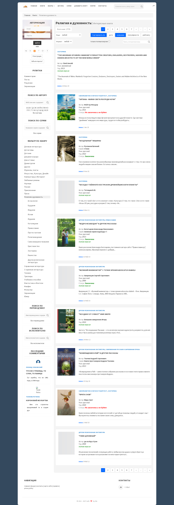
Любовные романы (32, 180)
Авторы (61, 6)
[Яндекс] (39, 51)
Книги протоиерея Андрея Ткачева (99, 361)
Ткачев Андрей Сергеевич (95, 358)
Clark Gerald (68, 63)
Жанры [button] (50, 6)
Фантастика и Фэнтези (33, 283)
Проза (26, 193)
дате (111, 35)
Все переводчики (37, 321)
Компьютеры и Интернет (34, 177)
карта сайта (48, 486)
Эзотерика (32, 251)
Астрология (32, 201)
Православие (33, 228)
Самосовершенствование (38, 242)
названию (120, 35)
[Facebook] (47, 51)
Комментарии (30, 76)
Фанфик (27, 286)
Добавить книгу (80, 6)
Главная (34, 6)
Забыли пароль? (37, 61)
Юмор (26, 296)
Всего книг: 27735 (63, 29)
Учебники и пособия (32, 280)
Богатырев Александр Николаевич (98, 229)
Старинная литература (33, 270)
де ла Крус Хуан (90, 441)
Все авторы (37, 113)
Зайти (37, 43)
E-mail (127, 487)
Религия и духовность (33, 197)
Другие (27, 167)
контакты (39, 486)
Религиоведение (35, 237)
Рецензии (28, 83)
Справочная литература (34, 266)
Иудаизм (31, 219)
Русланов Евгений (91, 146)
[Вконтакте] (26, 51)
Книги (42, 6)
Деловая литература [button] (56, 12)
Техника (27, 273)
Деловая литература (83, 12)
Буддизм (31, 205)
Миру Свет (88, 400)
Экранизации (29, 86)
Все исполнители (37, 343)
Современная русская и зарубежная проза (123, 349)
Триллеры (28, 276)
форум (33, 486)
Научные (27, 183)
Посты (27, 79)
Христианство (34, 246)
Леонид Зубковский (34, 367)
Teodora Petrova (33, 397)
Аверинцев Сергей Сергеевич (96, 275)
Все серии (37, 133)
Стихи (86, 149)
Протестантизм (34, 232)
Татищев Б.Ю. (90, 190)
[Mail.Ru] (30, 51)
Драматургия (29, 163)
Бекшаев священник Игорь (95, 319)
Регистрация (37, 56)
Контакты (102, 6)
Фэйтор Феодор (91, 105)
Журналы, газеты (31, 170)
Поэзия (27, 187)
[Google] (43, 51)
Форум (93, 6)
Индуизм (31, 210)
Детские (27, 153)
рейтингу (146, 35)
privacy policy (28, 488)
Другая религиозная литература (92, 220)
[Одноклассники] (34, 51)
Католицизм (33, 223)
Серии (69, 6)
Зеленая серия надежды (94, 232)
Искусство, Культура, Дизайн (36, 173)
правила (56, 486)
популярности (133, 35)
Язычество (32, 255)
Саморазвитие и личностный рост (93, 96)
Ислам (30, 214)
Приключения (30, 190)
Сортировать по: (98, 35)
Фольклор (28, 290)
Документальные (31, 157)
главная (27, 486)
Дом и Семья (29, 160)
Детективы (29, 150)
